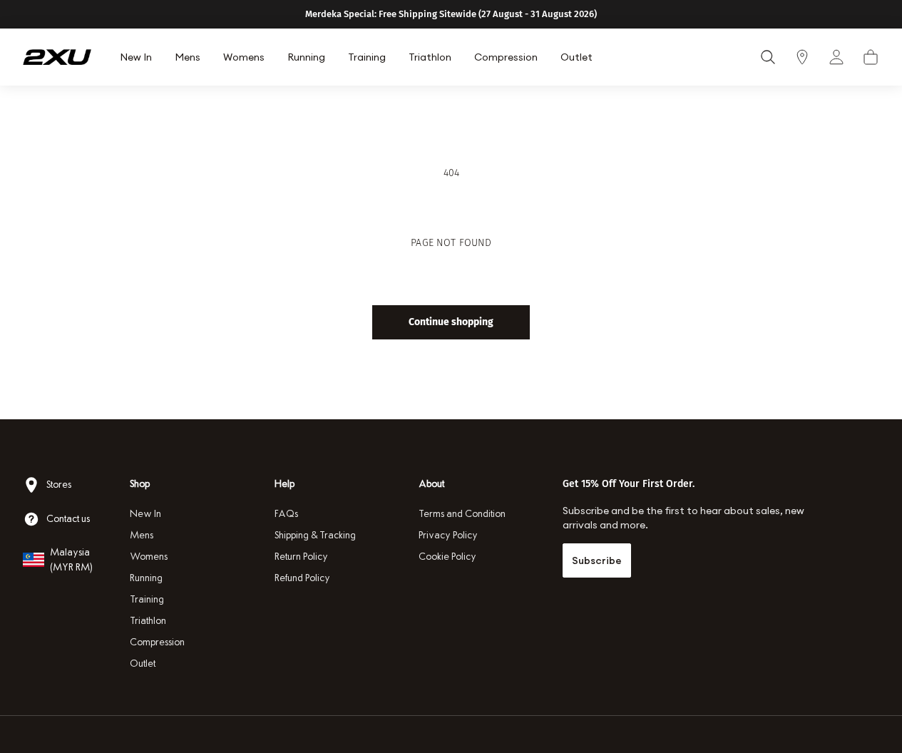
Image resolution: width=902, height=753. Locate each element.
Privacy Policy (448, 535)
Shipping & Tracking (315, 535)
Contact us (68, 519)
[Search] (768, 57)
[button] (870, 57)
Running (146, 578)
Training (147, 599)
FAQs (286, 514)
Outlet (142, 663)
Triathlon (148, 621)
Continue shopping (451, 322)
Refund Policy (302, 578)
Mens (141, 535)
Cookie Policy (447, 556)
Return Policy (301, 556)
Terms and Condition (462, 514)
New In (145, 514)
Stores (58, 484)
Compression (157, 642)
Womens (149, 556)
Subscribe (597, 560)
